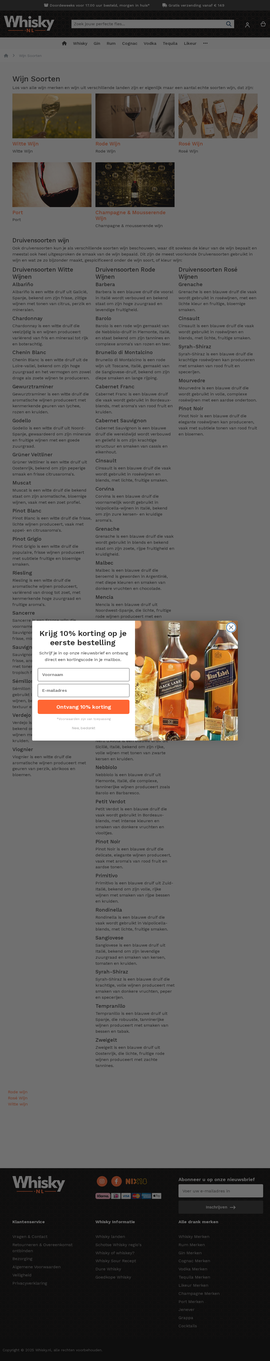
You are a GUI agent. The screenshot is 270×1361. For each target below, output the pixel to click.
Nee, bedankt (83, 728)
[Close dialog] (231, 627)
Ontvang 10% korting (83, 707)
